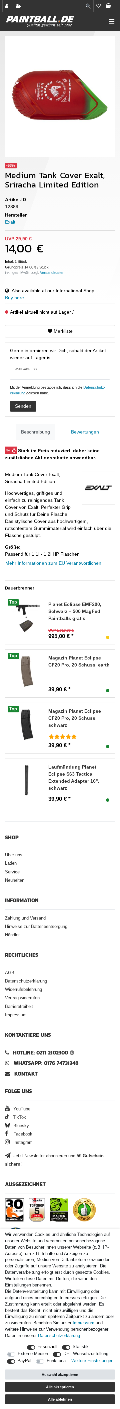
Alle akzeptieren (60, 1387)
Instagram (22, 1142)
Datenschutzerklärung (26, 981)
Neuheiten (14, 880)
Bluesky (20, 1125)
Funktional (57, 1360)
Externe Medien (33, 1353)
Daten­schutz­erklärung (59, 1335)
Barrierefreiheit (19, 1006)
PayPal (24, 1360)
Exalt (10, 222)
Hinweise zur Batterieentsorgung (36, 926)
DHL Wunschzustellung (85, 1353)
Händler (12, 935)
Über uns (13, 855)
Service (12, 872)
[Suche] (88, 6)
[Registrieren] (19, 6)
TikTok (19, 1117)
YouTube (21, 1109)
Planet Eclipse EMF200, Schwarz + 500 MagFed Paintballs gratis (74, 611)
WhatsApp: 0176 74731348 (46, 1063)
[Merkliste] (98, 6)
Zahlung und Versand (25, 918)
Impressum (16, 1015)
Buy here (14, 297)
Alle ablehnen (60, 1399)
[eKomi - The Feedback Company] (84, 1210)
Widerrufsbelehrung (23, 989)
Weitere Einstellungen (92, 1360)
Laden (11, 863)
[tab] (35, 432)
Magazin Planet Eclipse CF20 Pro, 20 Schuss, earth (79, 661)
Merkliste (62, 331)
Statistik (81, 1346)
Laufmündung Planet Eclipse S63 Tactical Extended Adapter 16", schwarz (73, 777)
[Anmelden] (7, 6)
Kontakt (26, 1074)
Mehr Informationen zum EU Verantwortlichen (53, 563)
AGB (9, 972)
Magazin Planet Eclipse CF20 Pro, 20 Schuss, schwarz (74, 718)
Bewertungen (85, 432)
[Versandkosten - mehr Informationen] (52, 272)
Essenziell (47, 1346)
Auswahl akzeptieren (60, 1375)
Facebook (22, 1134)
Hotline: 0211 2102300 (40, 1052)
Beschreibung (35, 432)
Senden (23, 406)
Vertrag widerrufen (22, 998)
